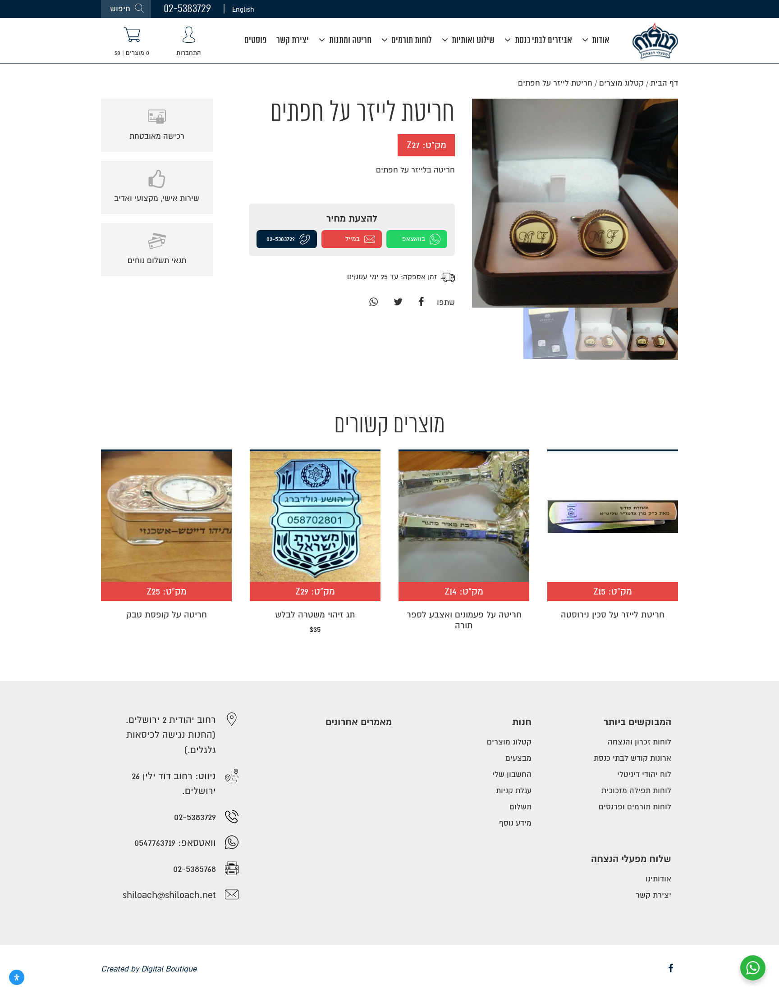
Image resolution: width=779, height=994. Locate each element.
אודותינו (658, 879)
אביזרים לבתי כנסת (542, 40)
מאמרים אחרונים (358, 722)
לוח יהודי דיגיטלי (644, 774)
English (243, 9)
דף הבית (664, 83)
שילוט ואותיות (472, 40)
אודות (599, 40)
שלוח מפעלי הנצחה (631, 859)
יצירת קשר (292, 40)
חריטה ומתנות (349, 40)
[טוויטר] (397, 302)
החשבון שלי (512, 774)
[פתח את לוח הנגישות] (16, 977)
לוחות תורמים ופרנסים (635, 807)
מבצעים (518, 758)
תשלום (520, 807)
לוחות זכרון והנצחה (639, 742)
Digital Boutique (169, 969)
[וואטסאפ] (373, 302)
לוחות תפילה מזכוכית (636, 790)
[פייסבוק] (421, 302)
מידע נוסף (515, 823)
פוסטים (255, 40)
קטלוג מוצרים (621, 83)
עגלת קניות (514, 790)
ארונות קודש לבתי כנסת (632, 758)
